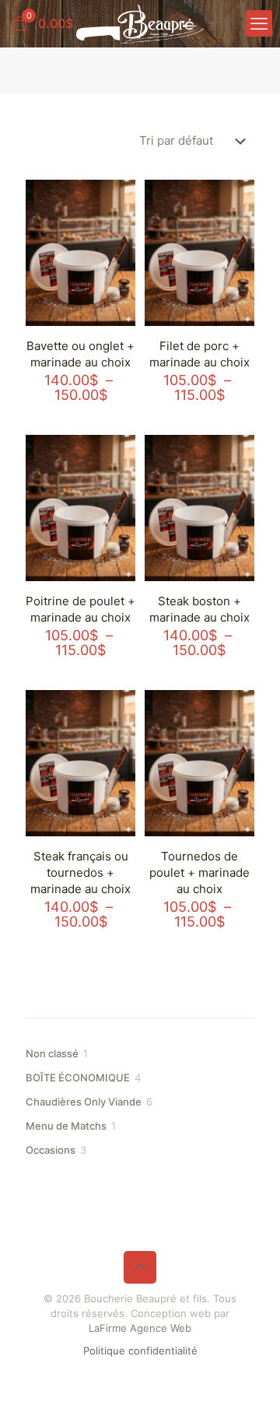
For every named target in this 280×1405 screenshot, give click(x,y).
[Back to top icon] (140, 1267)
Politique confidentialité (140, 1350)
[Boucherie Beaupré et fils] (140, 23)
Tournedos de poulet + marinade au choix (199, 872)
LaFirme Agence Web (140, 1328)
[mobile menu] (259, 23)
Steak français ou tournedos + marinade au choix (80, 872)
